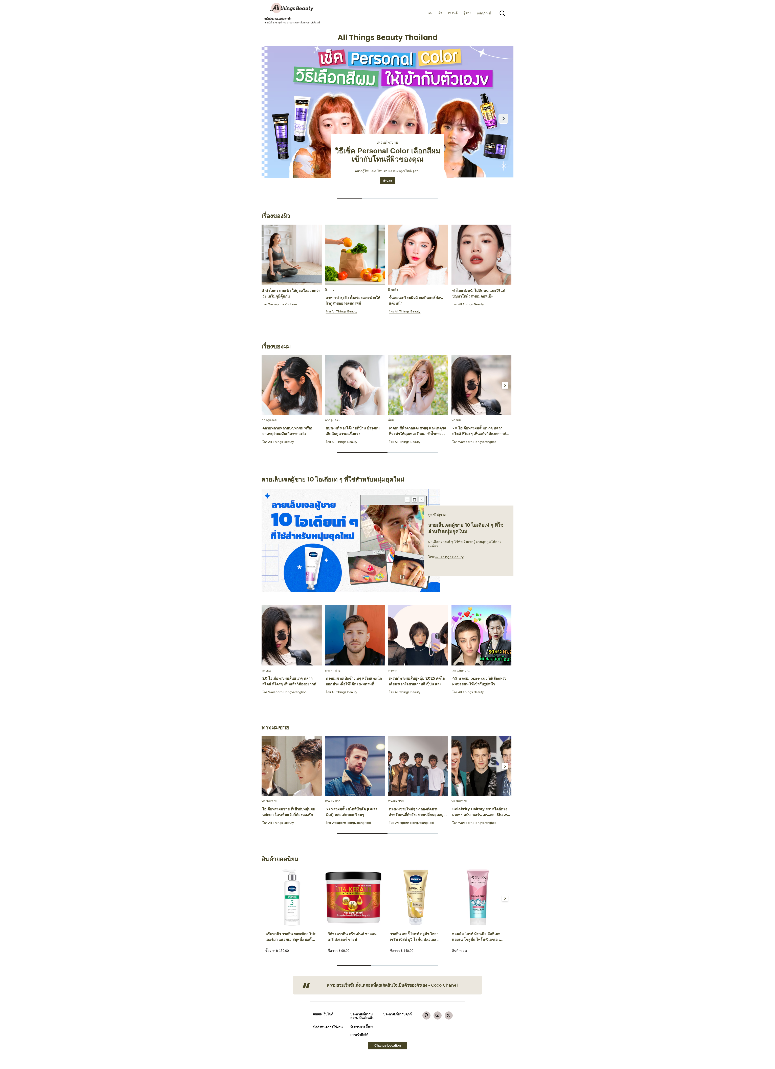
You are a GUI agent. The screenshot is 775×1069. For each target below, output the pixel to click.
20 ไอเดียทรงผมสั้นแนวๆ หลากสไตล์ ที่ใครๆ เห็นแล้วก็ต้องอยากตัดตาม (480, 434)
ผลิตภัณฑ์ (484, 13)
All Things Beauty (344, 311)
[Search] (502, 13)
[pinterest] (426, 1015)
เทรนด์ (453, 13)
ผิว (440, 13)
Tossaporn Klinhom (282, 304)
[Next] (505, 255)
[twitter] (449, 1015)
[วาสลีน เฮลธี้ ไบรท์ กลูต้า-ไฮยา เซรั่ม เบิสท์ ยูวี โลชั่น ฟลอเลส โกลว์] (415, 897)
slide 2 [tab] (413, 452)
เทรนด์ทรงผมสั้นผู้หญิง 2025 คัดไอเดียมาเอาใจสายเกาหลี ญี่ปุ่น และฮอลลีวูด (417, 684)
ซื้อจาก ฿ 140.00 (401, 950)
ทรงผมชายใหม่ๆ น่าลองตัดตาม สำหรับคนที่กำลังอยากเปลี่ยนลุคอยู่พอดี (416, 815)
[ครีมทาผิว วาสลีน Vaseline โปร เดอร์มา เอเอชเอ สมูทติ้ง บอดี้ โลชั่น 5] (291, 897)
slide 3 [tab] (421, 965)
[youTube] (438, 1015)
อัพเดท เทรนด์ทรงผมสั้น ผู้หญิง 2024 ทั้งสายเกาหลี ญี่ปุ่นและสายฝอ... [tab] (349, 198)
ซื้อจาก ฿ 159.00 (277, 950)
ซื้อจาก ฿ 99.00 (338, 950)
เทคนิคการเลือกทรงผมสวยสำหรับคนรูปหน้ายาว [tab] (425, 198)
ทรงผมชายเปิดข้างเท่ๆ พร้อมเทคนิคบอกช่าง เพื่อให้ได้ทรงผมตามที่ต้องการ (354, 684)
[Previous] (270, 255)
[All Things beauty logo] (292, 8)
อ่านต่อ (389, 181)
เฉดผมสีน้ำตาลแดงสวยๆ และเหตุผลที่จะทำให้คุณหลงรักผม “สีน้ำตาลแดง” (417, 434)
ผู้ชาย (467, 13)
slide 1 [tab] (387, 322)
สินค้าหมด (459, 950)
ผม (430, 13)
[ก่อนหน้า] (271, 119)
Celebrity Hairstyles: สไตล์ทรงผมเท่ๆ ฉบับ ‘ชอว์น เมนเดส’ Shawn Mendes (480, 815)
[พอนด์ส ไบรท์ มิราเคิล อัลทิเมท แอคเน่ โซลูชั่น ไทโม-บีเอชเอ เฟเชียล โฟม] (478, 897)
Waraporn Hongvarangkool (477, 442)
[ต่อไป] (503, 119)
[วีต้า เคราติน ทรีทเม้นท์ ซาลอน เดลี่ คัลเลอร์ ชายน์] (353, 897)
